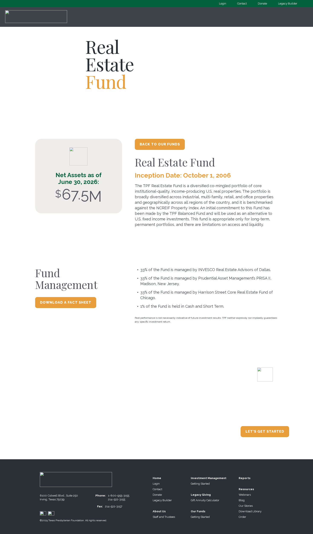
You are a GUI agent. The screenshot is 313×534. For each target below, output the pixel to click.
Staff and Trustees (164, 516)
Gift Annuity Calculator (205, 500)
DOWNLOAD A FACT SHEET (65, 302)
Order (242, 516)
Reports (244, 478)
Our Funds (198, 511)
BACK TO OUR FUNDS (160, 144)
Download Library (250, 511)
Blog (242, 500)
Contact (242, 3)
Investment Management (208, 478)
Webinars (245, 494)
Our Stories (246, 505)
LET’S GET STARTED (265, 431)
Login (222, 3)
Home (157, 478)
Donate (262, 3)
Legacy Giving (201, 494)
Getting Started (200, 483)
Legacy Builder (287, 3)
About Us (159, 511)
